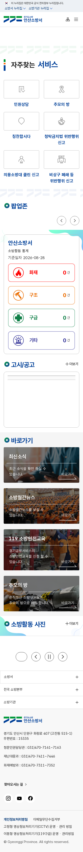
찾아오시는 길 (13, 784)
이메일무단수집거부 (46, 819)
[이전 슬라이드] (36, 656)
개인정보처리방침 (16, 819)
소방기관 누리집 (39, 8)
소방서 (8, 677)
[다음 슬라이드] (62, 656)
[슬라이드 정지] (49, 656)
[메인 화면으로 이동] (26, 19)
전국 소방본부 (13, 689)
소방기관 (10, 702)
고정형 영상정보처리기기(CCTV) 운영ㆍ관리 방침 (38, 826)
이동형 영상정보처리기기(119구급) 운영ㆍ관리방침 (39, 834)
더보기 (73, 364)
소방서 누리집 (13, 8)
